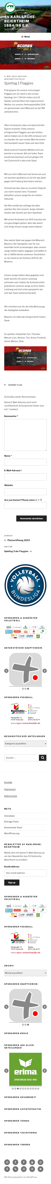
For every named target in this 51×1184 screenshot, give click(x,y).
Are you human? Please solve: (19, 500)
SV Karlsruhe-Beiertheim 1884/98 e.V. (20, 21)
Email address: (11, 866)
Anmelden (9, 816)
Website (8, 485)
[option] (25, 669)
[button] (6, 671)
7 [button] (28, 1088)
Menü (27, 36)
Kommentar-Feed (13, 827)
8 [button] (30, 1088)
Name (8, 456)
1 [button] (23, 689)
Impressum (10, 789)
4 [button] (20, 1088)
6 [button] (25, 1088)
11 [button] (38, 1088)
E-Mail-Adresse (13, 470)
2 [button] (25, 689)
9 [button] (33, 1088)
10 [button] (36, 1088)
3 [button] (28, 689)
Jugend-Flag (15, 385)
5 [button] (23, 1088)
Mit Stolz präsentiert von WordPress (20, 1177)
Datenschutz (10, 796)
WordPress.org (11, 833)
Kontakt (8, 782)
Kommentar (11, 416)
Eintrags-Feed (11, 821)
